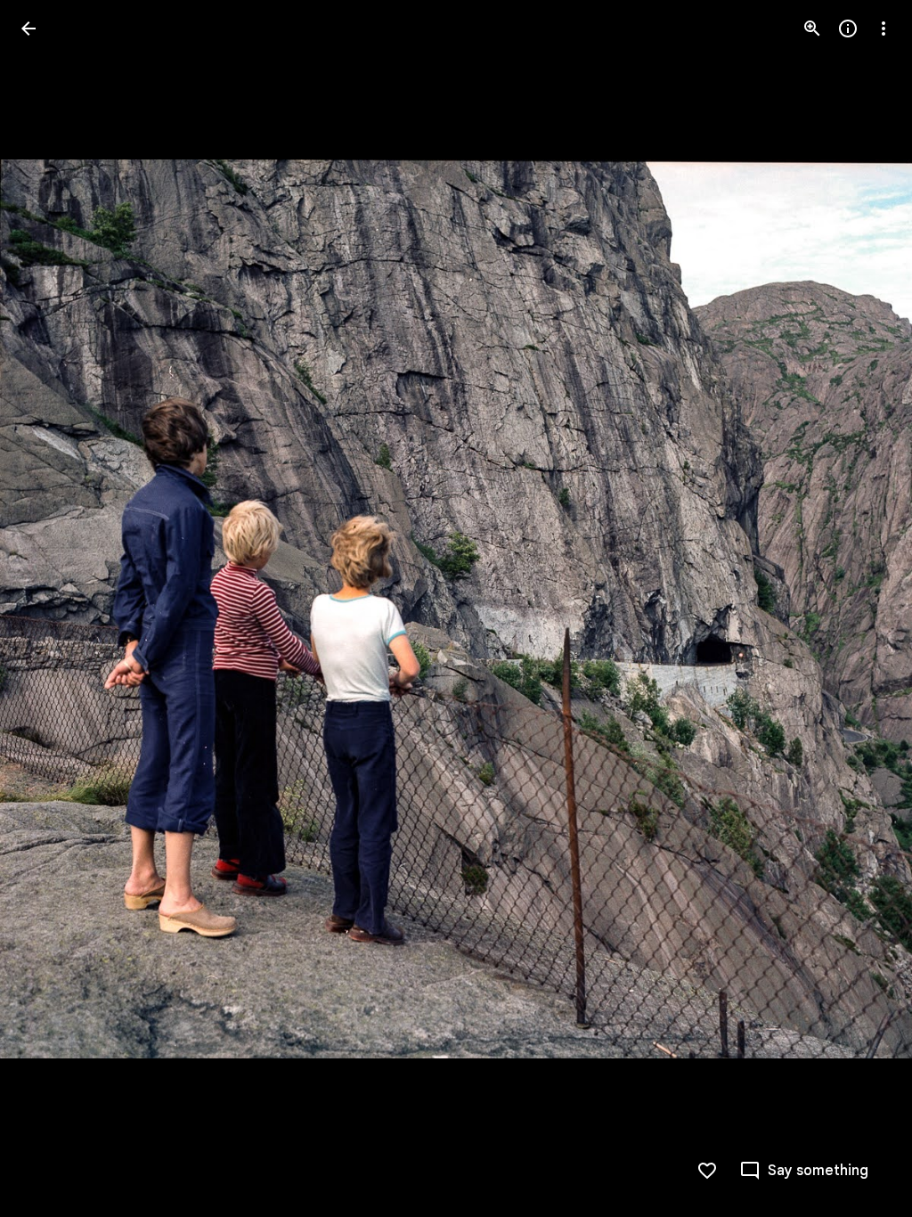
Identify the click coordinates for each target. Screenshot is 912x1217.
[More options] (883, 28)
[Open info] (848, 28)
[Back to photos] (28, 28)
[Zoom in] (812, 28)
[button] (50, 608)
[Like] (707, 1170)
